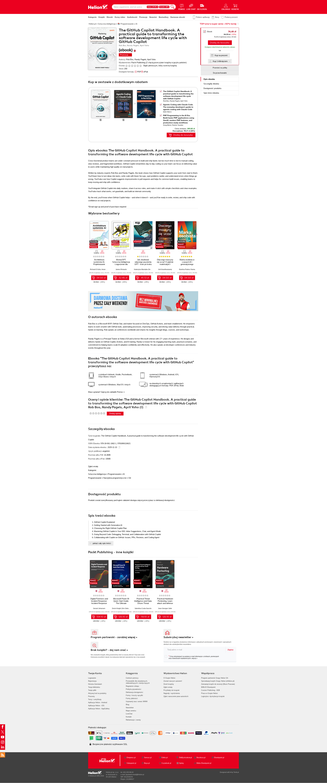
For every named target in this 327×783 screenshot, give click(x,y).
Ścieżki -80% (164, 7)
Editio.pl (165, 757)
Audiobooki (132, 17)
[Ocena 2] (129, 66)
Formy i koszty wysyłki (134, 695)
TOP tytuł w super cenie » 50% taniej (218, 24)
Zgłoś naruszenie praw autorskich (176, 696)
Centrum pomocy (132, 678)
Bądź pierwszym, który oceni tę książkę (160, 65)
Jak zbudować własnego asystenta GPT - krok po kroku (143, 262)
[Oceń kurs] (97, 413)
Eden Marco (167, 112)
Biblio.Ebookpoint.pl (204, 763)
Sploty (181, 763)
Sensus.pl (147, 757)
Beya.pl (147, 763)
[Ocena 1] (126, 66)
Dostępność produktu (212, 88)
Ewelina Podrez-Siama (187, 269)
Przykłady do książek (171, 690)
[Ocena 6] (140, 66)
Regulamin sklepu (132, 686)
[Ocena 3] (132, 66)
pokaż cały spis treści (102, 543)
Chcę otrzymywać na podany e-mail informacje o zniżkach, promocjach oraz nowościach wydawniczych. (194, 657)
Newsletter (130, 708)
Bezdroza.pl (201, 757)
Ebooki (110, 17)
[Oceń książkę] (133, 65)
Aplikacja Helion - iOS (96, 706)
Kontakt (129, 717)
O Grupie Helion (169, 678)
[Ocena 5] (138, 66)
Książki (101, 17)
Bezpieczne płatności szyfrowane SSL (110, 744)
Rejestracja (92, 681)
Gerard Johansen (99, 608)
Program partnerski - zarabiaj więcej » (114, 637)
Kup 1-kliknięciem (220, 61)
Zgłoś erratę (93, 466)
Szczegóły (211, 84)
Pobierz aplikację (203, 17)
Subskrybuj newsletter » (178, 637)
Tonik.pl (236, 772)
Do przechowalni (220, 73)
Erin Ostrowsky (127, 608)
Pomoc (120, 392)
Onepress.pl (131, 757)
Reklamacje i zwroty (133, 720)
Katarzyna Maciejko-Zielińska (144, 269)
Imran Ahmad (106, 269)
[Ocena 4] (135, 66)
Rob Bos (129, 59)
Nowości (153, 17)
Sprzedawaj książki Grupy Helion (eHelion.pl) (217, 681)
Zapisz (230, 650)
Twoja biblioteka (94, 687)
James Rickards (121, 269)
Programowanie (94, 478)
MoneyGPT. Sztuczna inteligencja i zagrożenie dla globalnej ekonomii (121, 263)
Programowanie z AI (116, 474)
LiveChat (129, 714)
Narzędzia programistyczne (114, 478)
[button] (196, 234)
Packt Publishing (138, 62)
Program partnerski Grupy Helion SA (214, 678)
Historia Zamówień (95, 684)
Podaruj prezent (231, 17)
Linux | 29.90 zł (152, 7)
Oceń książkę (169, 684)
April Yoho (151, 59)
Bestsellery (163, 17)
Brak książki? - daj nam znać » (109, 650)
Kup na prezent (221, 55)
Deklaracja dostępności (134, 692)
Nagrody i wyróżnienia (172, 693)
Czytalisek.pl (166, 763)
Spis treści (211, 93)
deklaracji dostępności (165, 500)
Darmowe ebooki (177, 17)
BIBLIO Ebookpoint (208, 687)
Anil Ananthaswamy (165, 269)
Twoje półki (92, 690)
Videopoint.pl (131, 763)
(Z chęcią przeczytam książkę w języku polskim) (166, 62)
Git (130, 478)
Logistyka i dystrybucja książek (213, 696)
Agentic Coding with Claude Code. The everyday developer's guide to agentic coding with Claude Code (178, 107)
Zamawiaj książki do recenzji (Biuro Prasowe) (218, 684)
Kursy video (120, 17)
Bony (217, 17)
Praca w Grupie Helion (209, 693)
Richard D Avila (95, 269)
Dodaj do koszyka (219, 42)
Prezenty (91, 696)
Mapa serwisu (131, 711)
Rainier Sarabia (177, 125)
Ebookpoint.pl (219, 757)
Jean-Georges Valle (165, 608)
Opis (209, 79)
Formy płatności (132, 698)
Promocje (143, 17)
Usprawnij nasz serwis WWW (136, 701)
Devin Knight (116, 608)
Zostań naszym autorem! (173, 681)
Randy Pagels (140, 59)
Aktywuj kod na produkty (97, 693)
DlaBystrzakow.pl (185, 757)
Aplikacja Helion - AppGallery (99, 709)
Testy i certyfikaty (94, 699)
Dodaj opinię (115, 413)
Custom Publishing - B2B (210, 690)
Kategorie (92, 17)
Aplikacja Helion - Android (97, 702)
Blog (127, 704)
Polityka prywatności (133, 689)
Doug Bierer (167, 125)
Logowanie (92, 678)
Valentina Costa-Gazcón (143, 608)
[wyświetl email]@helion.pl (135, 774)
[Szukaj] (172, 6)
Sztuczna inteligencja (97, 474)
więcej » (194, 658)
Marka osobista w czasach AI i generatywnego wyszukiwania (187, 263)
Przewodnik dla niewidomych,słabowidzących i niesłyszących (138, 682)
